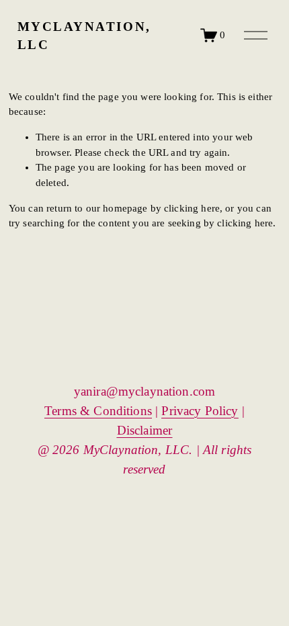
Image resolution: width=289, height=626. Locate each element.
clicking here (192, 208)
